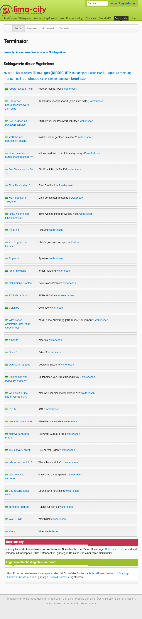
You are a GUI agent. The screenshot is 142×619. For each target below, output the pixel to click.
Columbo (13, 307)
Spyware (13, 258)
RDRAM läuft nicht (19, 295)
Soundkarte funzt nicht (17, 492)
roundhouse (30, 78)
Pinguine (13, 230)
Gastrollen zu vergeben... (14, 476)
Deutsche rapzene (19, 364)
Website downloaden (20, 421)
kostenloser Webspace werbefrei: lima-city (37, 11)
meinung (125, 72)
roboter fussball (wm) (20, 88)
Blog (117, 598)
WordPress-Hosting (71, 18)
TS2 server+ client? (19, 450)
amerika (14, 72)
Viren (11, 531)
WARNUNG (15, 519)
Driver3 (12, 352)
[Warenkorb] (139, 16)
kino (99, 73)
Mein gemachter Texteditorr (16, 199)
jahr (84, 73)
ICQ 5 (12, 409)
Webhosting (14, 598)
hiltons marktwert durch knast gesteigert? (19, 155)
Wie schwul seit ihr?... (21, 462)
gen (47, 72)
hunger (77, 73)
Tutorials (64, 28)
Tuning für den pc (18, 507)
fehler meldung (17, 270)
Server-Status (89, 603)
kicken (92, 73)
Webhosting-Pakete (45, 18)
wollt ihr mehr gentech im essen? (16, 138)
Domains (91, 18)
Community (121, 18)
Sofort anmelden (114, 549)
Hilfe (133, 18)
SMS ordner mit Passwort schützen (16, 122)
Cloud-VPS (105, 18)
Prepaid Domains (59, 577)
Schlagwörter (57, 52)
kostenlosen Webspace (38, 573)
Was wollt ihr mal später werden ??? (16, 394)
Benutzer (32, 28)
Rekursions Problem (20, 283)
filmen (38, 72)
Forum (18, 28)
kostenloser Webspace (17, 18)
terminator (79, 78)
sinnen (52, 78)
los (117, 73)
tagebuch (64, 78)
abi (5, 73)
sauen (43, 79)
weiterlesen (70, 88)
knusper (109, 72)
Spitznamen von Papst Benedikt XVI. (16, 378)
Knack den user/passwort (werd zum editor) (17, 104)
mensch (9, 78)
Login (113, 3)
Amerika (13, 340)
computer (26, 73)
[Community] (10, 26)
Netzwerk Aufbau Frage (17, 435)
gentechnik (61, 72)
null (18, 78)
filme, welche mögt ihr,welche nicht (17, 215)
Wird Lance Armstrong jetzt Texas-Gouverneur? (18, 323)
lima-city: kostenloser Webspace (24, 52)
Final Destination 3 (19, 185)
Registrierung (127, 3)
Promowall (48, 28)
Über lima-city (105, 598)
